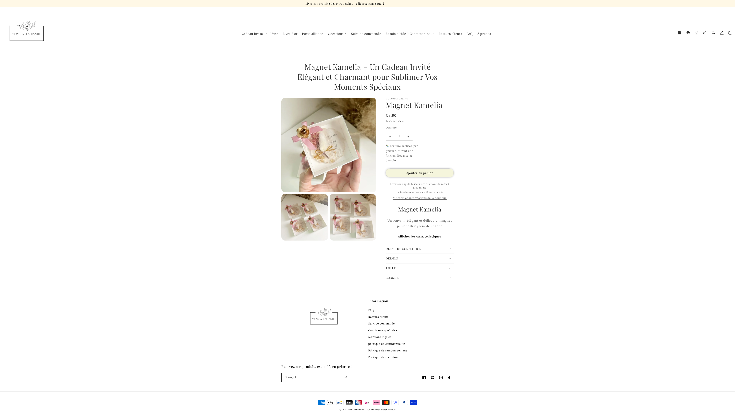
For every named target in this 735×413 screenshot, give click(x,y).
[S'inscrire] (346, 377)
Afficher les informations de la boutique (420, 198)
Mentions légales (379, 337)
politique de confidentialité (386, 344)
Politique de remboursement (387, 350)
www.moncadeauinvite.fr (383, 409)
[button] (713, 32)
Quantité (391, 127)
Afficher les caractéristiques (419, 236)
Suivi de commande (381, 323)
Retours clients (378, 317)
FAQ (371, 310)
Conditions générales (382, 330)
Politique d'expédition (383, 357)
